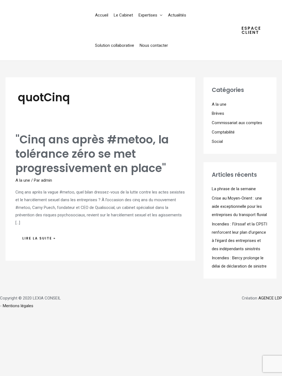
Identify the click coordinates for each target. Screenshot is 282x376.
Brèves (218, 113)
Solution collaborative (114, 45)
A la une (22, 180)
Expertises (148, 15)
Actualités (177, 15)
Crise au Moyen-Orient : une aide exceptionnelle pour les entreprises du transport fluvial (239, 206)
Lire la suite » (42, 237)
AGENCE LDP (270, 298)
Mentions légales (18, 305)
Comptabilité (223, 132)
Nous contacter (154, 45)
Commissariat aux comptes (237, 122)
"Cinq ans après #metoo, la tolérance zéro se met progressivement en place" (92, 154)
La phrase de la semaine (234, 188)
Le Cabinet (123, 15)
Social (217, 141)
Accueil (101, 15)
